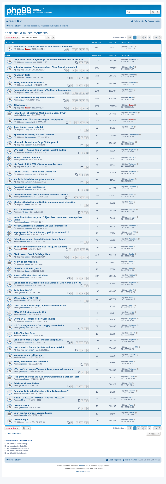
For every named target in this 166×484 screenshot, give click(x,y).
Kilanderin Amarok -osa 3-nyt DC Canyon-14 (36, 142)
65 (73, 93)
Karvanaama (30, 137)
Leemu (24, 408)
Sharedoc (28, 189)
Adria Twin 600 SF (23, 290)
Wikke (23, 300)
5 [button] (149, 37)
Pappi (27, 93)
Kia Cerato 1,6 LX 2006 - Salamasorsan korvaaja (38, 164)
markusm (25, 222)
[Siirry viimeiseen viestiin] (136, 46)
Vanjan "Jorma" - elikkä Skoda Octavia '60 (35, 171)
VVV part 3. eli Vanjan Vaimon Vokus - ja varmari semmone (43, 369)
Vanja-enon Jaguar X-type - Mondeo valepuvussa (38, 340)
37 (83, 50)
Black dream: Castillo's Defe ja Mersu (32, 254)
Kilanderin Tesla (22, 75)
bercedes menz (27, 197)
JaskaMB (132, 355)
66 (77, 93)
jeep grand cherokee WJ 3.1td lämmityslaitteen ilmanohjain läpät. (46, 377)
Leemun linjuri (21, 419)
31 (77, 70)
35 (77, 50)
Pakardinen (25, 115)
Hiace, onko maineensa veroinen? (31, 361)
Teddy (27, 130)
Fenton (131, 46)
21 (83, 101)
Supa (27, 264)
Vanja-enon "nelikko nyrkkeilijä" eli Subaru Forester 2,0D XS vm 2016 (48, 59)
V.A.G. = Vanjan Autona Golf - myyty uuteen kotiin (39, 325)
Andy (27, 205)
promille (24, 364)
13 (83, 257)
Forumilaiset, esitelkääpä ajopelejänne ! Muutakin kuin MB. (43, 46)
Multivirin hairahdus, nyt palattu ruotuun (34, 179)
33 (83, 70)
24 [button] (155, 37)
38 (87, 50)
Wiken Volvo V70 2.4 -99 (26, 298)
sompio (24, 160)
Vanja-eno (28, 62)
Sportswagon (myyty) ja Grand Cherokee (34, 134)
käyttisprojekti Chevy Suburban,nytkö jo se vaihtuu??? (41, 232)
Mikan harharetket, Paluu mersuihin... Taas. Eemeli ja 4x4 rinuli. (46, 67)
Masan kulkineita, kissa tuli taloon (31, 275)
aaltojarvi (28, 85)
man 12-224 (29, 350)
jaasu (23, 100)
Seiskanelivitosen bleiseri (27, 383)
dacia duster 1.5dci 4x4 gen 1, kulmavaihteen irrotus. (40, 305)
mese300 (25, 235)
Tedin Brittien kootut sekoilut (28, 127)
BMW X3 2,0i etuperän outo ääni (30, 312)
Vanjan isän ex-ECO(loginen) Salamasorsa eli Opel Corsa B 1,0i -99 (47, 283)
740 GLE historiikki (23, 209)
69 (87, 93)
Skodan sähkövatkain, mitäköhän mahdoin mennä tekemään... (45, 202)
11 (87, 123)
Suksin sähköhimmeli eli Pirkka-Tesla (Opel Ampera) (40, 246)
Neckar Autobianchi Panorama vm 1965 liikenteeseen (40, 226)
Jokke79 (24, 335)
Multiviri (27, 182)
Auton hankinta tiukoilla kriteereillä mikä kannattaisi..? (41, 391)
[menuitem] (20, 21)
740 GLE (24, 212)
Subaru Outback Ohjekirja (27, 157)
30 (73, 70)
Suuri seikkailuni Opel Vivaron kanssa (33, 413)
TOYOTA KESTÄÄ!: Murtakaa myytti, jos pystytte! (38, 119)
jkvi (130, 397)
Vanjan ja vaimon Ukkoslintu (28, 355)
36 (80, 50)
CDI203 (132, 376)
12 (87, 198)
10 (83, 123)
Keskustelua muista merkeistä (26, 33)
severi (131, 194)
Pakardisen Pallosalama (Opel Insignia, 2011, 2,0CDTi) (41, 113)
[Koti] (19, 10)
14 (87, 257)
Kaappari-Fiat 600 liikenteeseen (29, 187)
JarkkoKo (25, 393)
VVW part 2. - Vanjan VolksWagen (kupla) (34, 319)
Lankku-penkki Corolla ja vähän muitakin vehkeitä (39, 347)
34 (73, 50)
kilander (28, 77)
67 (80, 93)
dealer (27, 49)
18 (73, 101)
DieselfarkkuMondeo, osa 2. (28, 268)
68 (83, 93)
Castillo (27, 257)
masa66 (24, 277)
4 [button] (145, 37)
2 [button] (138, 37)
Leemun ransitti (22, 405)
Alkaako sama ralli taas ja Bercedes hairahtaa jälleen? (41, 194)
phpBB (81, 465)
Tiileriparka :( (20, 105)
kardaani (28, 122)
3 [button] (142, 37)
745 (22, 386)
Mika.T (27, 70)
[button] (129, 37)
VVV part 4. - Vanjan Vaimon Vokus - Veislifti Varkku (40, 150)
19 (77, 101)
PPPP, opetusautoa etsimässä (29, 82)
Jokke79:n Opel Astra (24, 333)
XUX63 (24, 249)
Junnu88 (132, 391)
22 (87, 101)
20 (80, 101)
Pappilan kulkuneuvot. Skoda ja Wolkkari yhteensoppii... (42, 90)
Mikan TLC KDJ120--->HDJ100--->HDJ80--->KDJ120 (39, 397)
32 (80, 70)
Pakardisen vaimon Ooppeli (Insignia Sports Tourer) (40, 239)
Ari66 (23, 293)
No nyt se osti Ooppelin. (26, 262)
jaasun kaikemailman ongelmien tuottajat (34, 97)
